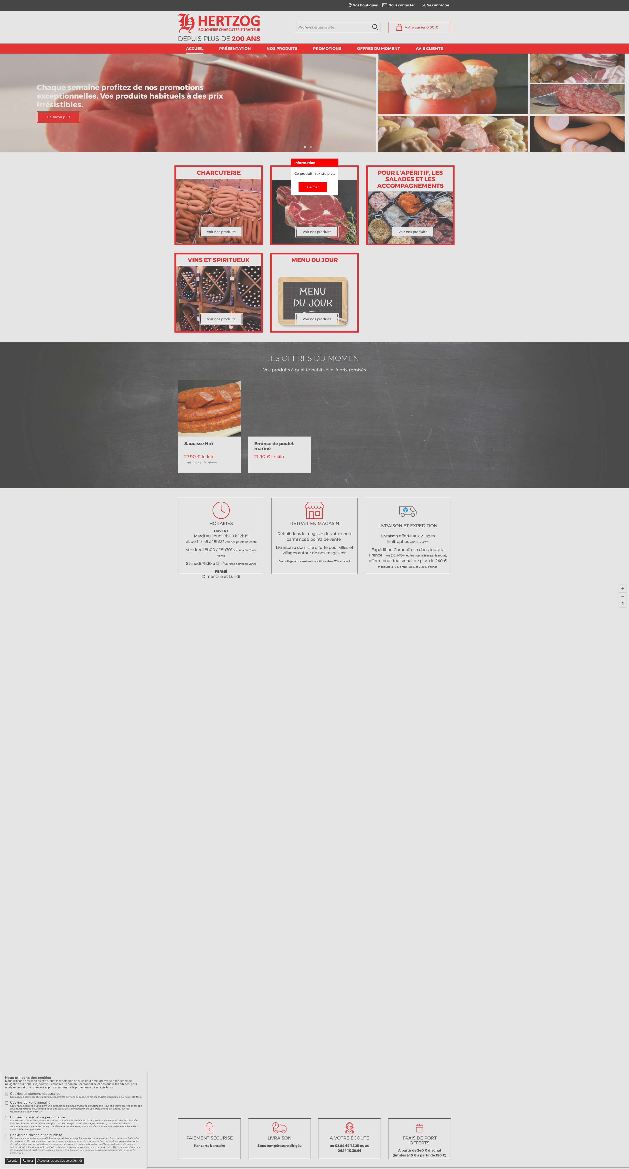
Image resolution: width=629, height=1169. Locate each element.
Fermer (313, 187)
